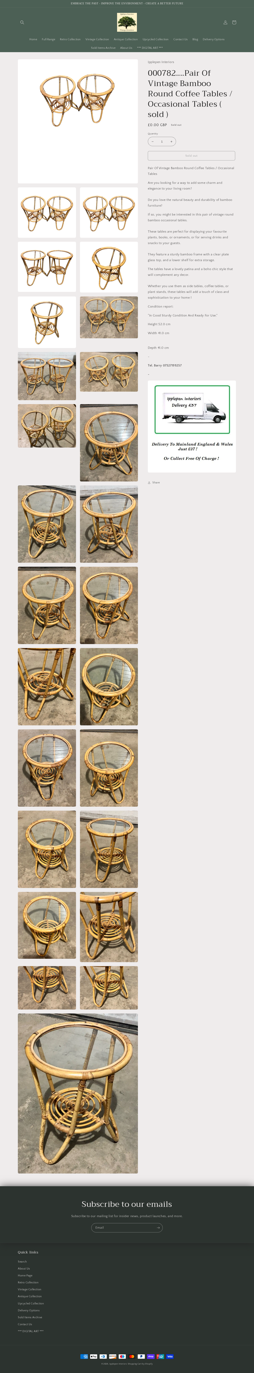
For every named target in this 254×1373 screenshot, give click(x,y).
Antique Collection (30, 1296)
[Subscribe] (158, 1227)
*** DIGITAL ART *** (30, 1331)
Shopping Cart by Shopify (140, 1364)
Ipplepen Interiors (118, 1364)
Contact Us (25, 1324)
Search (22, 1261)
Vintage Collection (29, 1289)
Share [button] (156, 482)
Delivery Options (29, 1310)
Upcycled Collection (31, 1303)
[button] (22, 22)
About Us (24, 1268)
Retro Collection (28, 1282)
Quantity (153, 133)
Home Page (25, 1275)
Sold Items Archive (30, 1317)
